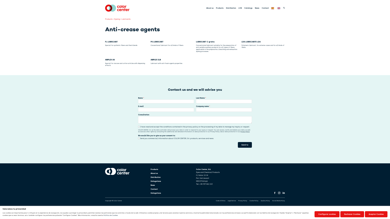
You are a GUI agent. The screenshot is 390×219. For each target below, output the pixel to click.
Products (220, 8)
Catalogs (248, 8)
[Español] (273, 8)
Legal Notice (232, 200)
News (257, 8)
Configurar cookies (327, 214)
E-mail (141, 106)
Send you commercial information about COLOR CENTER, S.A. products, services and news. (177, 138)
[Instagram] (279, 193)
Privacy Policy (245, 131)
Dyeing (117, 19)
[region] (195, 212)
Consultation (143, 115)
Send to (244, 145)
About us (210, 8)
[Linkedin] (283, 193)
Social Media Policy (278, 200)
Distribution (231, 8)
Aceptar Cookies (376, 214)
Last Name (201, 98)
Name (141, 98)
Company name (203, 106)
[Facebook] (275, 193)
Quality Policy (265, 200)
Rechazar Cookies (352, 214)
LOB (240, 8)
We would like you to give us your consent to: (156, 136)
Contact (265, 8)
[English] (279, 8)
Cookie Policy (253, 200)
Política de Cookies (111, 215)
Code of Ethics (220, 200)
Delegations (156, 181)
